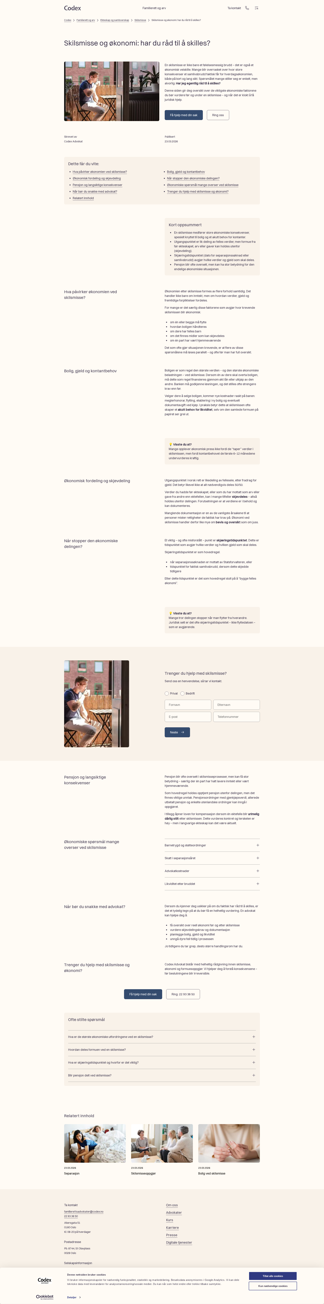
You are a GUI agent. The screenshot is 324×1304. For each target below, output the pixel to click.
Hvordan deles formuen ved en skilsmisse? (97, 1050)
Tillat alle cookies (273, 1276)
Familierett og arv (86, 20)
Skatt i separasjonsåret (180, 858)
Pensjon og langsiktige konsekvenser (97, 185)
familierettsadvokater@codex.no (83, 1211)
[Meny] (256, 8)
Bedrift (190, 693)
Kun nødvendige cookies (273, 1285)
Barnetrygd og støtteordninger (185, 845)
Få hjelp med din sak (183, 115)
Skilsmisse (140, 20)
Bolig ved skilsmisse (211, 1173)
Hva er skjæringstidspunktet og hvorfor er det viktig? (103, 1062)
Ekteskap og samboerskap (114, 20)
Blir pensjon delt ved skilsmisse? (89, 1075)
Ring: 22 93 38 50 (183, 994)
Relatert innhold (83, 198)
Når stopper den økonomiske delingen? (193, 178)
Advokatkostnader (177, 871)
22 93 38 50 (71, 1216)
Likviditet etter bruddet (180, 884)
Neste (174, 732)
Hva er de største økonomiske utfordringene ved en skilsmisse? (110, 1037)
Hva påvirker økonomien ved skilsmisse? (100, 172)
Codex (67, 20)
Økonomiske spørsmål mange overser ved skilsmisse (202, 185)
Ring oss (218, 115)
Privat (174, 693)
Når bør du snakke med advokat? (95, 191)
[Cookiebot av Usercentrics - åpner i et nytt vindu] (45, 1297)
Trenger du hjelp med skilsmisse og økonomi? (197, 191)
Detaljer (71, 1297)
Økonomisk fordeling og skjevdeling (97, 178)
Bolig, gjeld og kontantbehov (186, 172)
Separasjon (71, 1173)
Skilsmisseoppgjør (143, 1173)
